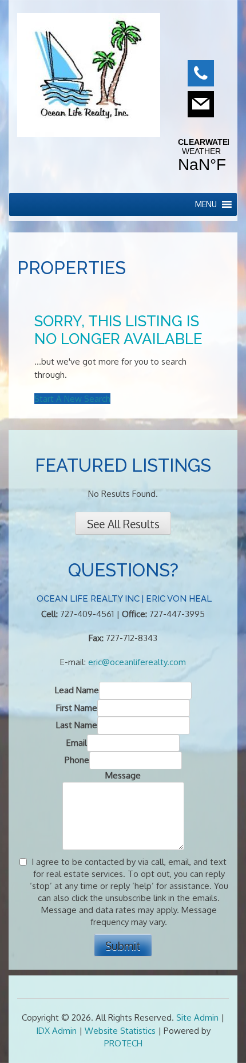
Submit (123, 946)
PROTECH (123, 1043)
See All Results (123, 524)
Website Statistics (120, 1030)
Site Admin (197, 1017)
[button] (206, 204)
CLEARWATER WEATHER (201, 155)
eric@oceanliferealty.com (137, 662)
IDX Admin (56, 1030)
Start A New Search (72, 398)
